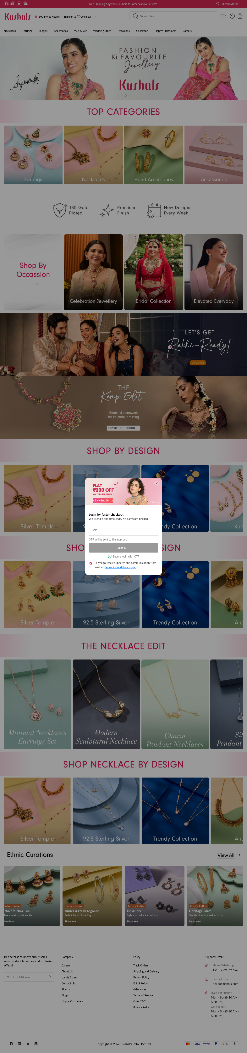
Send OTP (123, 547)
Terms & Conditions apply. (120, 567)
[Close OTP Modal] (157, 483)
